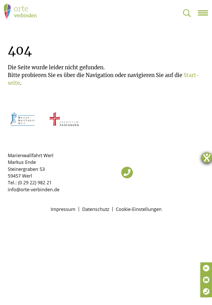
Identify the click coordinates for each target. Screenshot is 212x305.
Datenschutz (95, 209)
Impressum (63, 209)
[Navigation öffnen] (205, 12)
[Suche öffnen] (186, 13)
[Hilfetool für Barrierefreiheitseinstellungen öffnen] (207, 157)
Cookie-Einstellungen (139, 209)
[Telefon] (127, 172)
